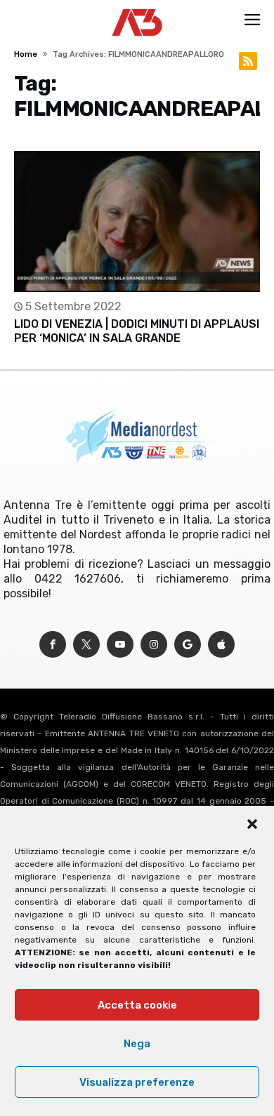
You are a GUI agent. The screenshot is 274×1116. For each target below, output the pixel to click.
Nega (137, 1043)
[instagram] (154, 644)
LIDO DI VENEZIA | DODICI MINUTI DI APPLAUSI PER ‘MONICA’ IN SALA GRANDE (136, 331)
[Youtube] (120, 644)
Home (25, 54)
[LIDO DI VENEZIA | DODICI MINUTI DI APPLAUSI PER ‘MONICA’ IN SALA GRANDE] (136, 221)
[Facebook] (52, 644)
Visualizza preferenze (137, 1082)
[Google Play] (187, 644)
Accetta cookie (137, 1005)
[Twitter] (86, 644)
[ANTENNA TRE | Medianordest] (137, 8)
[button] (252, 824)
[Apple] (221, 644)
